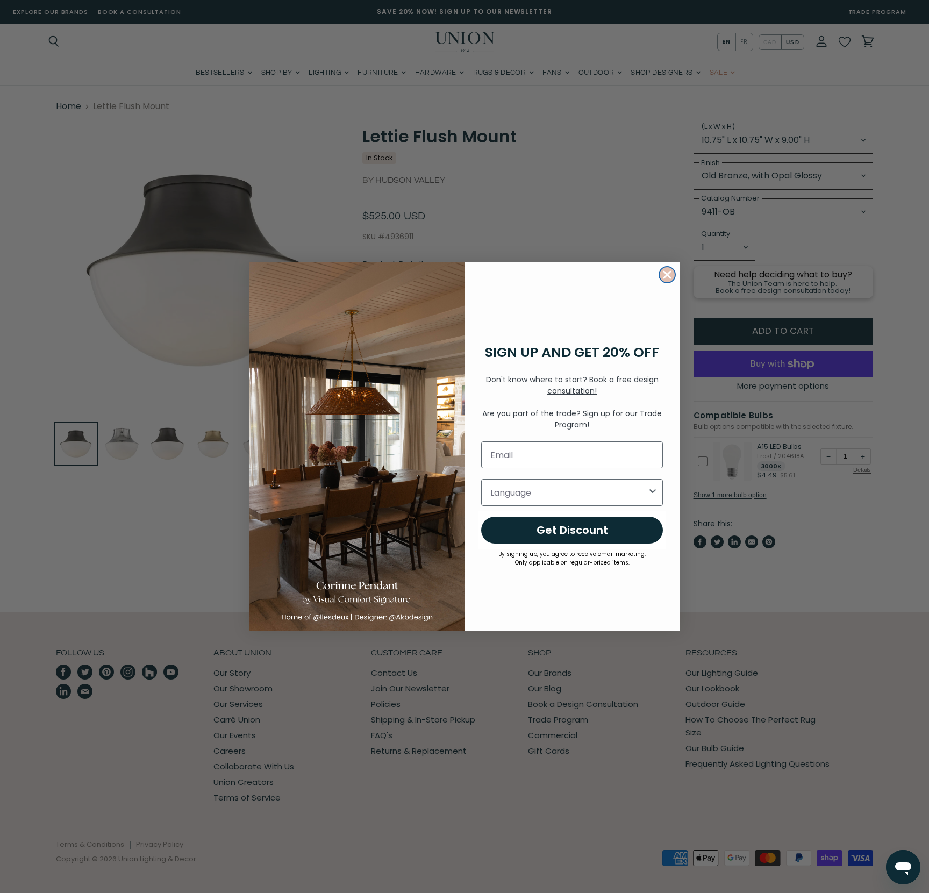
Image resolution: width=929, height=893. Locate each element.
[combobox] (568, 492)
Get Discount (572, 530)
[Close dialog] (667, 275)
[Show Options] (652, 492)
